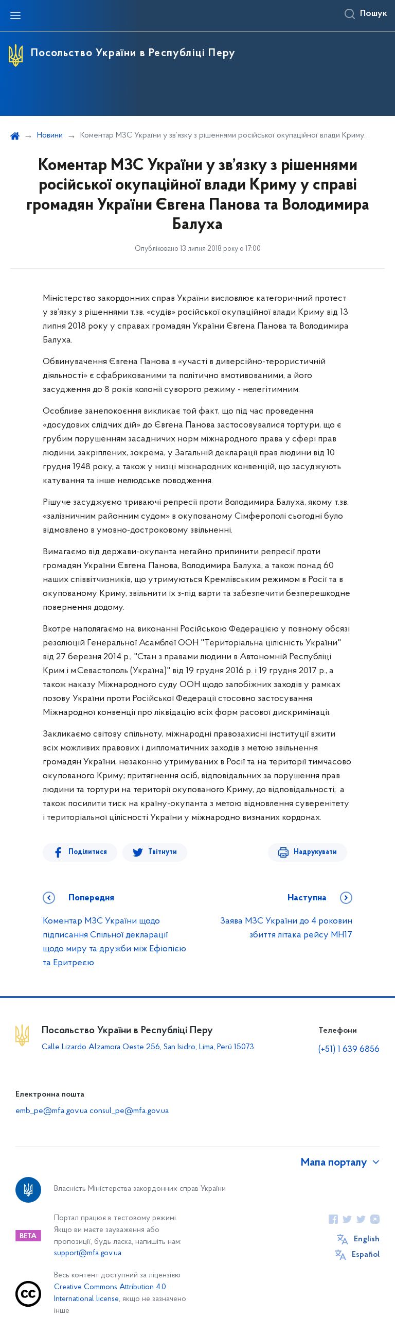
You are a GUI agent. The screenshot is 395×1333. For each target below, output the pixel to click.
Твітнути (162, 852)
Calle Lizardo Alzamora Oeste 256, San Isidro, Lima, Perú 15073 (148, 1047)
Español (366, 1255)
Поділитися (87, 852)
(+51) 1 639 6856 (349, 1049)
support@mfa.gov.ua (87, 1253)
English (367, 1239)
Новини (50, 135)
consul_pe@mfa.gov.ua (129, 1111)
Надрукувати (315, 852)
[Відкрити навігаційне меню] (15, 15)
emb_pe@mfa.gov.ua (51, 1111)
